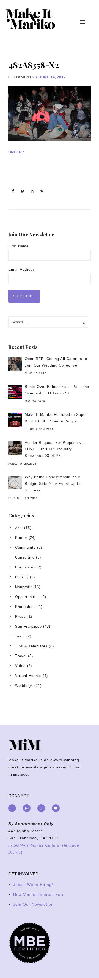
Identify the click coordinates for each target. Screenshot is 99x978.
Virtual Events (28, 676)
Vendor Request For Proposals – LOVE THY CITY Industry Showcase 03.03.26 (55, 449)
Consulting (25, 557)
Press (20, 616)
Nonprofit (23, 587)
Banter (21, 538)
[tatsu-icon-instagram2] (28, 808)
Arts (19, 528)
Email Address (21, 269)
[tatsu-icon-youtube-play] (56, 808)
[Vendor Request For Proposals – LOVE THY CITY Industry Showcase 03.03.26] (15, 448)
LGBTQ (22, 577)
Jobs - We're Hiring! (33, 884)
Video (20, 666)
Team (20, 636)
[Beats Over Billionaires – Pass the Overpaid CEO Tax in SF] (15, 392)
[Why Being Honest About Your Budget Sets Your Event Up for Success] (15, 482)
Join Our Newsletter (33, 904)
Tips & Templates (31, 646)
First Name (18, 246)
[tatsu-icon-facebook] (13, 808)
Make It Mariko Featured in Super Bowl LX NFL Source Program (56, 418)
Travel (21, 656)
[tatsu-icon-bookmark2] (42, 808)
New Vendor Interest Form (39, 894)
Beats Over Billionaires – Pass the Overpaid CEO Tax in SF (57, 390)
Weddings (24, 686)
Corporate (24, 567)
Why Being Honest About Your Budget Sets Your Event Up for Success (53, 483)
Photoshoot (25, 607)
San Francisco (28, 626)
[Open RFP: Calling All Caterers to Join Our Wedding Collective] (15, 364)
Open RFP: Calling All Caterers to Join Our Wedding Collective (56, 362)
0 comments (21, 77)
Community (25, 547)
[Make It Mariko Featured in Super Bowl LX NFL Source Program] (15, 420)
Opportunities (27, 597)
